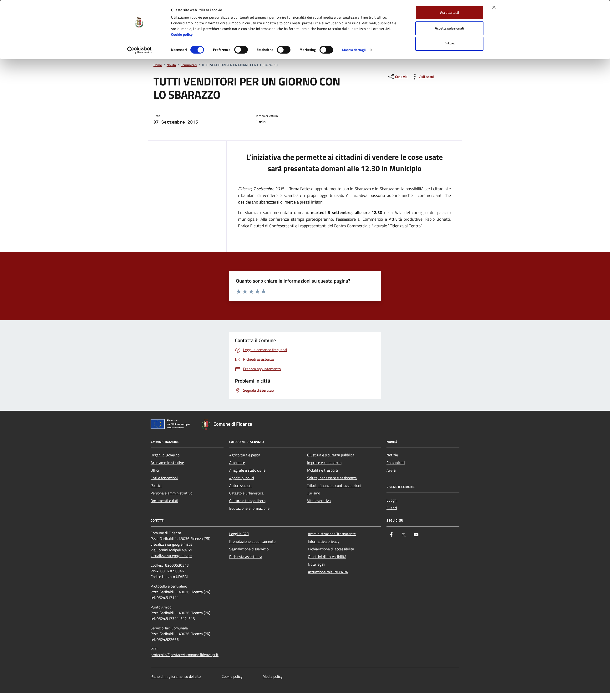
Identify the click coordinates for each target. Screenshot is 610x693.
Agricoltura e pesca (244, 455)
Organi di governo (165, 455)
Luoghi (391, 500)
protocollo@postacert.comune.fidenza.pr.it (185, 655)
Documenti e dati (164, 501)
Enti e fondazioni (164, 478)
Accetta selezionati (449, 28)
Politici (156, 485)
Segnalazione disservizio (249, 549)
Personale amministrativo (171, 493)
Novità (171, 65)
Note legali (316, 564)
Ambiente (237, 462)
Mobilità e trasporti (322, 470)
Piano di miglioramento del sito (176, 676)
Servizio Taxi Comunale (169, 628)
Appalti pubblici (241, 478)
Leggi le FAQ (239, 534)
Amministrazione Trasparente (332, 534)
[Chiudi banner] (494, 7)
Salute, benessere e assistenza (332, 478)
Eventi (391, 508)
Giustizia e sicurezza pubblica (330, 455)
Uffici (155, 470)
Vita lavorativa (319, 501)
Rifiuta (449, 43)
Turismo (313, 493)
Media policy (273, 676)
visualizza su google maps (171, 544)
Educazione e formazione (249, 508)
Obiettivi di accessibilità (327, 556)
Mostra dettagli (354, 50)
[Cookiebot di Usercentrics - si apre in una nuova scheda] (139, 50)
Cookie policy (182, 34)
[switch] (241, 50)
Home (157, 65)
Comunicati (189, 65)
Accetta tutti (449, 12)
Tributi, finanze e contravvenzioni (334, 485)
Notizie (392, 455)
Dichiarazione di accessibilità (331, 549)
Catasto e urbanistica (246, 493)
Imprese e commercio (324, 462)
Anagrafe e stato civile (247, 470)
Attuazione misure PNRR (328, 572)
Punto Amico (161, 607)
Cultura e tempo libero (247, 501)
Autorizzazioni (240, 485)
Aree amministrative (167, 462)
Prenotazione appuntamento (252, 541)
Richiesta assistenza (245, 556)
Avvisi (391, 470)
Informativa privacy (323, 541)
